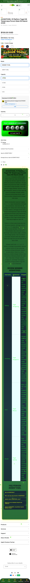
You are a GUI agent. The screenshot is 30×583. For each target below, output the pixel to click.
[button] (1, 5)
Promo (3, 581)
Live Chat (27, 581)
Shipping (8, 34)
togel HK (10, 227)
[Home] (12, 5)
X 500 (3, 87)
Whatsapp (21, 581)
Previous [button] (1, 1)
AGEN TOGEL (5, 69)
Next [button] (28, 1)
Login (9, 581)
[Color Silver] (12, 46)
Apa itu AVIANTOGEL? (10, 492)
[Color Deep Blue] (7, 46)
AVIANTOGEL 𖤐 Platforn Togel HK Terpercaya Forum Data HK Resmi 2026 (15, 1)
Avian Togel (7, 204)
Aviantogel (8, 177)
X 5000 (4, 78)
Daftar (15, 581)
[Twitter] (4, 165)
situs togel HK (20, 244)
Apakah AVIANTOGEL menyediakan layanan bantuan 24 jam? (14, 507)
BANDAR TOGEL (6, 65)
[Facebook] (2, 165)
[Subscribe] (24, 566)
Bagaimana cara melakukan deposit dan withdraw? (13, 503)
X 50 (3, 92)
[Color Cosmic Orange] (2, 46)
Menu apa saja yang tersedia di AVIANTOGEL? (15, 495)
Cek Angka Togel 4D (15, 133)
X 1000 (4, 82)
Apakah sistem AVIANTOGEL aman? (13, 499)
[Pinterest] (6, 165)
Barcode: (10, 25)
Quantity (3, 111)
